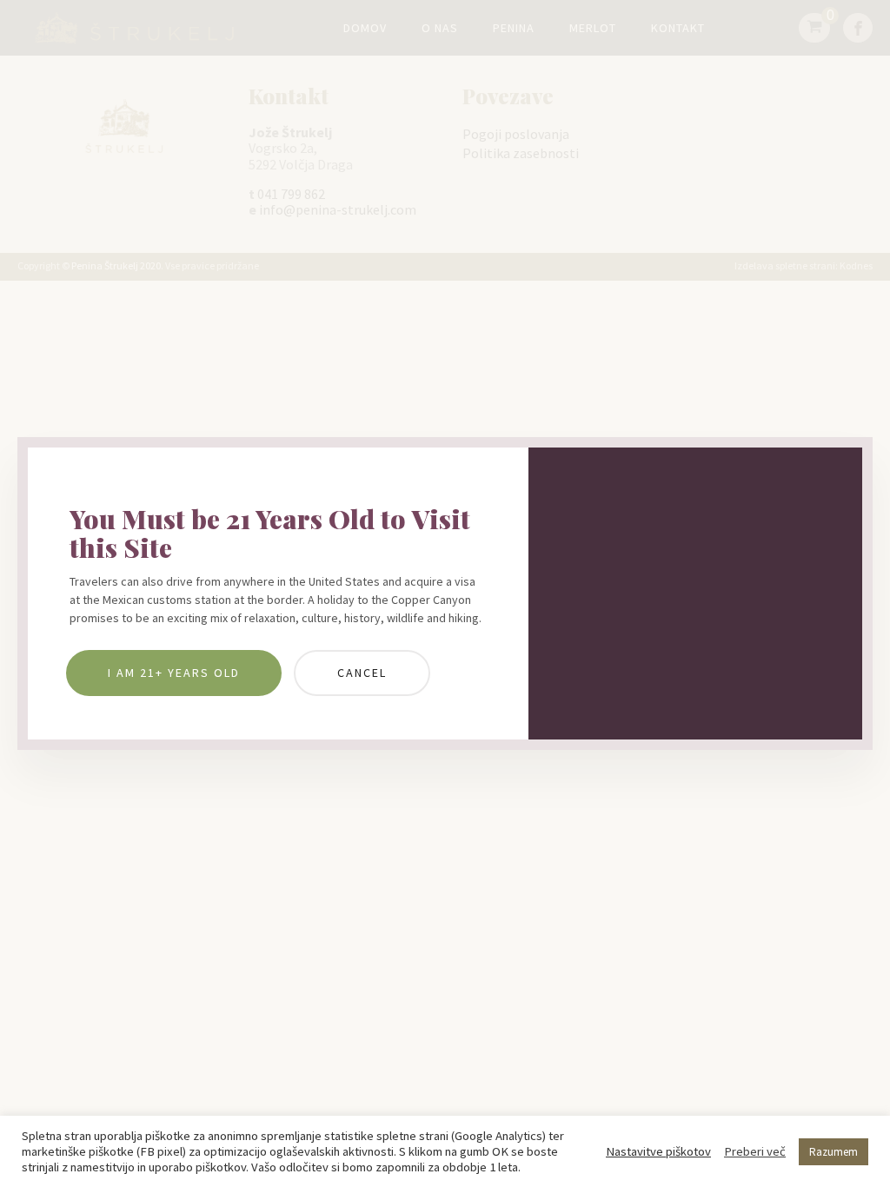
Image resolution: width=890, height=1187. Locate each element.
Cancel (362, 672)
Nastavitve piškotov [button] (658, 1151)
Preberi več (755, 1151)
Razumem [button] (833, 1151)
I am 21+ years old (174, 672)
